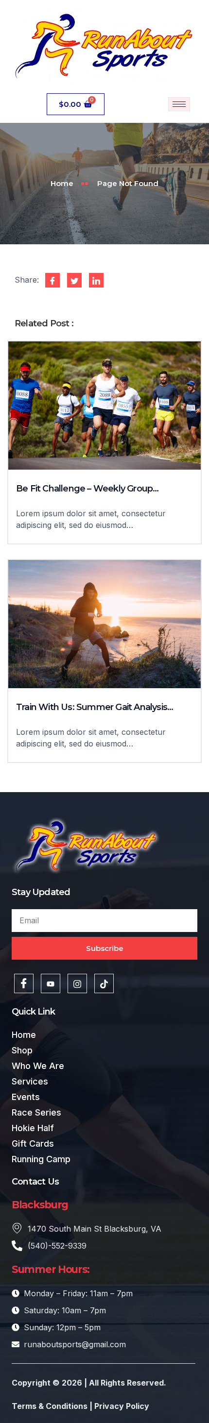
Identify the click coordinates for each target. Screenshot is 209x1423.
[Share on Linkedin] (96, 280)
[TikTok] (104, 983)
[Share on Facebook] (52, 280)
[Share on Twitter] (74, 280)
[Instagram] (77, 983)
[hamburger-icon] (179, 104)
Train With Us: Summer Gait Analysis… (94, 707)
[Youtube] (50, 983)
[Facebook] (24, 983)
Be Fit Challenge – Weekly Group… (87, 488)
